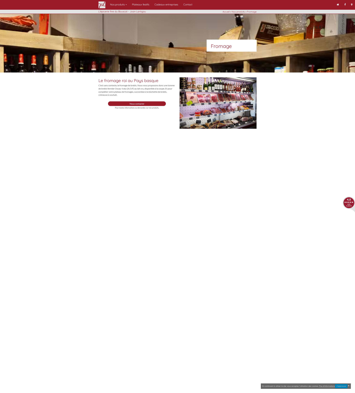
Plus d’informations (327, 386)
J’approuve (341, 386)
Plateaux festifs (140, 4)
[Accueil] (338, 4)
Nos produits (117, 4)
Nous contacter (137, 103)
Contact (187, 4)
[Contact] (351, 4)
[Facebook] (345, 4)
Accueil (226, 11)
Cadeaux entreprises (166, 4)
